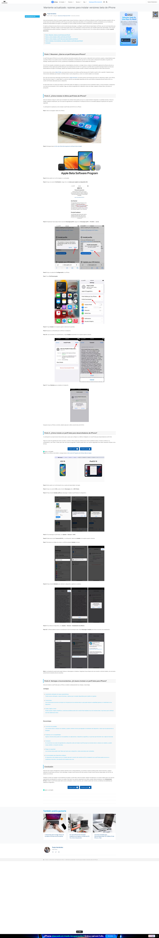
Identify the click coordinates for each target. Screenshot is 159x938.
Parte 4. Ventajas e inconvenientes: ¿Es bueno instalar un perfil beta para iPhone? (64, 40)
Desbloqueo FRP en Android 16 (95, 2)
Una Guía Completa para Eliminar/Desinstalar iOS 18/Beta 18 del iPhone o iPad (104, 836)
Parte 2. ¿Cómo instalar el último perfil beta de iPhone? (58, 36)
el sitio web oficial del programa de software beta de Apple (68, 146)
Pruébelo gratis (72, 448)
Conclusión (47, 42)
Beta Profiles (58, 72)
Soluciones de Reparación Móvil (64, 15)
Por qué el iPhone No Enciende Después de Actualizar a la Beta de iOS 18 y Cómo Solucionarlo (79, 836)
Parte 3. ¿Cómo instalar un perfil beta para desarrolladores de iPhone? (61, 38)
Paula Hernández (51, 13)
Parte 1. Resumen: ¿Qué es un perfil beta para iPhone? (57, 34)
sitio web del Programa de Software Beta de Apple (79, 453)
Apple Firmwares (74, 77)
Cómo (46, 859)
